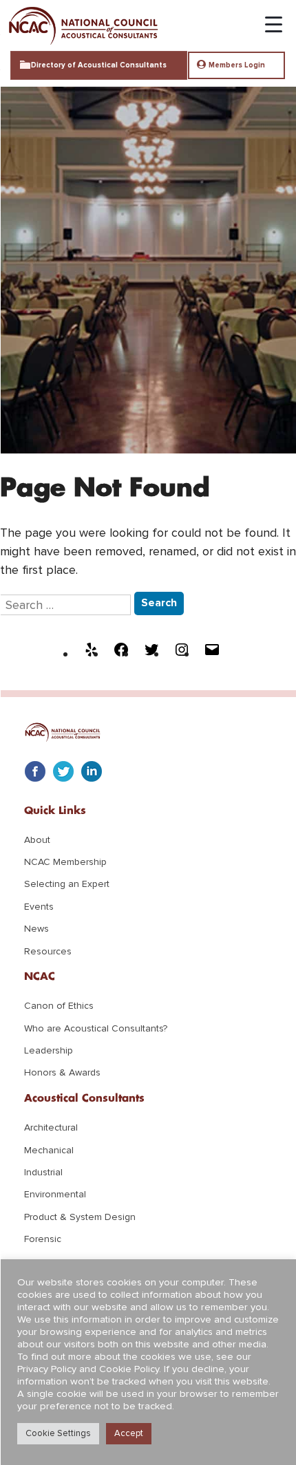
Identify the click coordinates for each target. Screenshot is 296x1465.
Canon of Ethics (59, 1006)
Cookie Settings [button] (58, 1433)
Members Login (237, 65)
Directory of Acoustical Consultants (99, 65)
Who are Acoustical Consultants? (95, 1028)
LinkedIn (92, 771)
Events (39, 906)
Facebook (35, 771)
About (37, 840)
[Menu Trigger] (267, 20)
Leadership (48, 1050)
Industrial (43, 1172)
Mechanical (49, 1150)
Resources (48, 951)
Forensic (42, 1239)
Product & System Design (80, 1217)
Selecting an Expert (66, 884)
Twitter (63, 771)
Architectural (51, 1127)
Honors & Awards (62, 1072)
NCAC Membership (65, 862)
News (36, 928)
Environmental (55, 1194)
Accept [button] (128, 1433)
